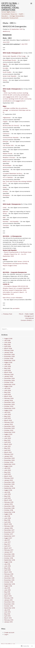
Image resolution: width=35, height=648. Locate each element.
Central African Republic (11, 137)
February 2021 (8, 454)
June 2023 (7, 414)
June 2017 (7, 542)
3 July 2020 (24, 44)
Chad (4, 207)
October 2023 (8, 406)
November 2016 (9, 556)
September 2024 (9, 384)
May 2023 (7, 416)
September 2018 (9, 512)
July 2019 (7, 492)
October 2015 (8, 582)
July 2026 (7, 340)
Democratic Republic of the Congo (14, 56)
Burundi (5, 129)
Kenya (5, 213)
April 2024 (7, 394)
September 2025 (9, 360)
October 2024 (8, 382)
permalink (16, 308)
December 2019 (9, 482)
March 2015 (8, 596)
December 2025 (9, 354)
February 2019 (8, 502)
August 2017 (8, 538)
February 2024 (8, 398)
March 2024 (8, 396)
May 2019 (7, 496)
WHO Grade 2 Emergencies (12, 89)
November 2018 (9, 508)
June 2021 (7, 446)
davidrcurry (6, 31)
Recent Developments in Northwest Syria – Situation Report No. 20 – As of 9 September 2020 (17, 254)
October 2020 (8, 462)
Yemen (5, 80)
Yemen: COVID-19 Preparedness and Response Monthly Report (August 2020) (16, 263)
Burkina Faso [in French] (11, 125)
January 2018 (8, 528)
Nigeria (5, 64)
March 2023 (8, 420)
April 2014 (7, 616)
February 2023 (8, 422)
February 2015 (8, 598)
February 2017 (8, 550)
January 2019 (8, 504)
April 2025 (7, 370)
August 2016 (8, 562)
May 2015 (7, 592)
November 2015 (9, 580)
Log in (6, 634)
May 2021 (7, 448)
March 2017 (8, 548)
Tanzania (6, 225)
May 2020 (7, 472)
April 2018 (7, 522)
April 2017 (7, 546)
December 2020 (9, 458)
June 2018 (7, 518)
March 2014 (8, 618)
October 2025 (8, 358)
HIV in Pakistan (8, 177)
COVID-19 (6, 284)
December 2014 (9, 602)
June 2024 (7, 390)
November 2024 (9, 380)
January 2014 (8, 622)
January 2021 (8, 456)
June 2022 (7, 438)
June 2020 (7, 470)
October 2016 (8, 558)
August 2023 (8, 410)
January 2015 (8, 600)
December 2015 (9, 578)
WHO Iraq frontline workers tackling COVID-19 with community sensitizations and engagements (16, 95)
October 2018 (8, 510)
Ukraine (5, 191)
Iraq (4, 91)
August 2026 (8, 338)
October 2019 (8, 486)
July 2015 (7, 588)
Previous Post (6, 314)
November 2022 (9, 428)
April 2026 (7, 346)
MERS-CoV (6, 161)
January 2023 (8, 424)
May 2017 (7, 544)
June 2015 (7, 590)
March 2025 (8, 372)
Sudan (5, 187)
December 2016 (9, 554)
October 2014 (8, 606)
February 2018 (8, 526)
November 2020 (9, 460)
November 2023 (9, 404)
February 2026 (9, 350)
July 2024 (7, 388)
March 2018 (8, 524)
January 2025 (8, 376)
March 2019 (8, 500)
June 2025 (7, 366)
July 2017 (7, 540)
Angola (5, 121)
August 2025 (8, 362)
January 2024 (8, 400)
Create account (9, 632)
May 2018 (7, 520)
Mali (4, 217)
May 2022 (7, 440)
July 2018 (7, 516)
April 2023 (7, 418)
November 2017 (9, 532)
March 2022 (8, 444)
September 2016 (9, 560)
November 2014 (9, 604)
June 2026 (7, 342)
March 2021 (8, 452)
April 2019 (7, 498)
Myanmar (6, 169)
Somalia (5, 68)
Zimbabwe (6, 195)
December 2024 (9, 378)
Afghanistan (7, 117)
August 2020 (8, 466)
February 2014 (8, 620)
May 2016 (7, 568)
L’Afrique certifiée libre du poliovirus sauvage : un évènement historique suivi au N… (17, 110)
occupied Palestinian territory (12, 173)
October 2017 (8, 534)
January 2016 (8, 576)
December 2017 (9, 530)
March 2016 (8, 572)
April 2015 (7, 594)
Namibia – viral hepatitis (11, 221)
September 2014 (9, 608)
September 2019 (9, 488)
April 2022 (7, 442)
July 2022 (7, 436)
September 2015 (9, 584)
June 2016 (7, 566)
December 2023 (9, 402)
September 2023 (9, 408)
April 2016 (7, 570)
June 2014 (7, 612)
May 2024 (7, 392)
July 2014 (7, 610)
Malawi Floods (7, 153)
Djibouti (5, 211)
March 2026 (8, 348)
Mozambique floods (9, 60)
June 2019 (7, 494)
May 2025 (7, 368)
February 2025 (8, 374)
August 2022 (8, 434)
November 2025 (9, 356)
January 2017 (8, 552)
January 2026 (8, 352)
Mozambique (7, 165)
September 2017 (9, 536)
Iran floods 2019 (8, 145)
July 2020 (7, 468)
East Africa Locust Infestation (12, 297)
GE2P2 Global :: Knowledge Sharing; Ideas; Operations (10, 6)
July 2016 (7, 564)
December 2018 (9, 506)
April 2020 (7, 474)
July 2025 (7, 364)
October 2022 (8, 430)
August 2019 (8, 490)
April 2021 (7, 450)
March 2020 (8, 476)
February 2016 (8, 574)
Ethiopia (5, 141)
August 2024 (8, 386)
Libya (4, 149)
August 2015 (8, 586)
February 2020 (9, 478)
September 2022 (9, 432)
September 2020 (9, 464)
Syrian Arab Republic (9, 76)
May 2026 (7, 344)
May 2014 (7, 614)
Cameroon (6, 133)
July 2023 (7, 412)
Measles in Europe (9, 157)
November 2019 (9, 484)
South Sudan (7, 72)
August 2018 (8, 514)
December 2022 (9, 426)
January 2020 (8, 480)
